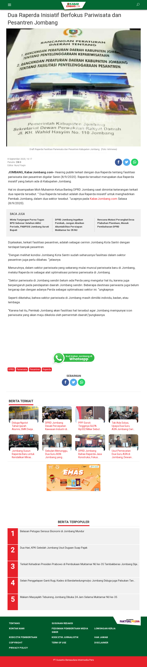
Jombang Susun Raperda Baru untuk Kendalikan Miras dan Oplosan (23, 454)
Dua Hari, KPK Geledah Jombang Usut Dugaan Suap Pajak (53, 548)
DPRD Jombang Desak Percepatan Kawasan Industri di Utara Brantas (56, 426)
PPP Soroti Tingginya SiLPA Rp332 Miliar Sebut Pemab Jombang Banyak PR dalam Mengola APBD (89, 426)
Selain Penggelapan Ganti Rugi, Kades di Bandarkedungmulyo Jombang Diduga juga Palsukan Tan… (77, 580)
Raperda (47, 369)
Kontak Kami (17, 628)
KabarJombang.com (103, 198)
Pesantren (35, 369)
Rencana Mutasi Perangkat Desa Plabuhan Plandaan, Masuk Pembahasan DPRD (115, 223)
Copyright (15, 642)
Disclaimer (101, 642)
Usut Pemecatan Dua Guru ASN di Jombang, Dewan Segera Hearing (122, 454)
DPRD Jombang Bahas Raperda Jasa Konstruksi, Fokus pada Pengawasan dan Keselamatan (90, 454)
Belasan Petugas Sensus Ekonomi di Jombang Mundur (52, 531)
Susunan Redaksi (62, 623)
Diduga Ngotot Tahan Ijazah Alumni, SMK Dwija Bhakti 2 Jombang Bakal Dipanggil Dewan (22, 426)
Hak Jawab (101, 637)
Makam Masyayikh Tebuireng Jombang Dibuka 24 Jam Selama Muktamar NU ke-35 (68, 597)
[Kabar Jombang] (73, 4)
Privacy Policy (18, 648)
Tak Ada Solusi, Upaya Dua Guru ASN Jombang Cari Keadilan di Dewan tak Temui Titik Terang (122, 426)
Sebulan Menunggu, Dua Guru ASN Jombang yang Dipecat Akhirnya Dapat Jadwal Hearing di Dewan (56, 454)
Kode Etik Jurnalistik (65, 637)
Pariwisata (22, 369)
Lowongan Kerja (104, 628)
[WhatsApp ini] (134, 162)
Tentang (14, 623)
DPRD (11, 369)
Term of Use (59, 642)
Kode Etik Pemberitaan (23, 637)
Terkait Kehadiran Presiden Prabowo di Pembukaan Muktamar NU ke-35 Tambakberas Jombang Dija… (79, 564)
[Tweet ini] (126, 162)
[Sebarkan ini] (118, 162)
